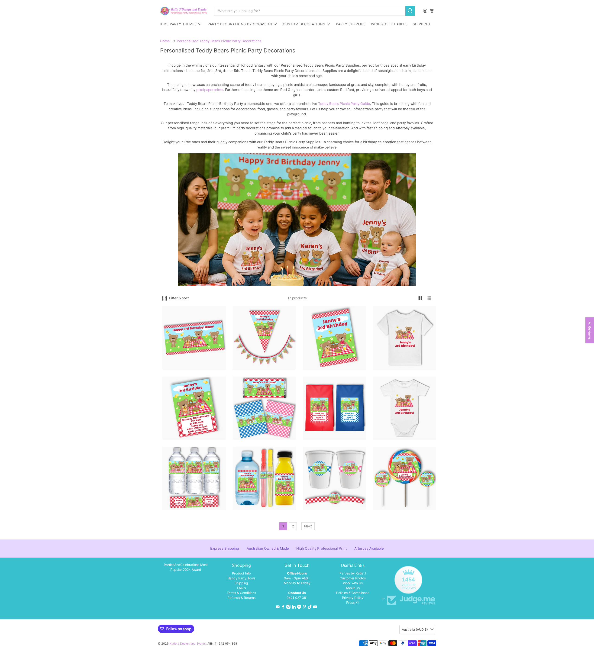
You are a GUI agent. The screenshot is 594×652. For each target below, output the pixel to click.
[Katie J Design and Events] (183, 11)
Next (308, 526)
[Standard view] (420, 298)
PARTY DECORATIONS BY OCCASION (240, 24)
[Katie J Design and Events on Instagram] (288, 608)
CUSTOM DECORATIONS (304, 24)
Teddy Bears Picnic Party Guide (344, 103)
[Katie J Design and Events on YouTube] (315, 608)
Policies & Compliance (352, 593)
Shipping (241, 583)
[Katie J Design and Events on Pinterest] (304, 608)
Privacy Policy (352, 598)
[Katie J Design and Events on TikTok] (310, 608)
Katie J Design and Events (188, 643)
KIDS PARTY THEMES (178, 24)
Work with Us (353, 583)
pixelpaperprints (209, 89)
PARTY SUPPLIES (351, 24)
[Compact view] (429, 298)
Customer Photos (353, 578)
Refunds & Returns (241, 598)
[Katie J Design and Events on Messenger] (299, 608)
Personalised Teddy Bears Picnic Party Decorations (219, 41)
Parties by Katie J (352, 573)
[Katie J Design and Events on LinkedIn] (294, 608)
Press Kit (352, 602)
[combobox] (309, 11)
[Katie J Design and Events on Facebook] (283, 608)
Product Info (241, 573)
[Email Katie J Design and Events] (278, 608)
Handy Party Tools (241, 578)
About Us (353, 588)
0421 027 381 (297, 598)
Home (165, 41)
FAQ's (241, 588)
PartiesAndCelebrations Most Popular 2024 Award (186, 567)
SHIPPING (421, 24)
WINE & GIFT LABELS (389, 24)
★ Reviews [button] (590, 330)
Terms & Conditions (241, 593)
